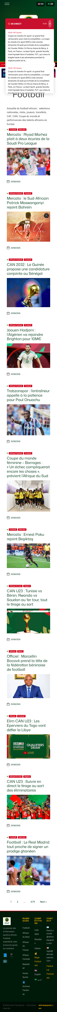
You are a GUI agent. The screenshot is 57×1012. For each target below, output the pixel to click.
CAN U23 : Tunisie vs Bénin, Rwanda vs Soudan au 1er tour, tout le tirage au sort (27, 597)
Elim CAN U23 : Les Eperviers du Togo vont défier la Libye (26, 725)
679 (33, 901)
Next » (43, 901)
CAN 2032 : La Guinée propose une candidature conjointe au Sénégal (28, 269)
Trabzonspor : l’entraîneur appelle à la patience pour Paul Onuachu (28, 395)
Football (13, 130)
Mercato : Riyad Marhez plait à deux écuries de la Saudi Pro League (28, 139)
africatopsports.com (46, 1006)
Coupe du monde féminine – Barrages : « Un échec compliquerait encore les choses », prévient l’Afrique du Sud (28, 467)
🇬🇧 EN (40, 4)
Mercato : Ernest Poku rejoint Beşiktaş (25, 536)
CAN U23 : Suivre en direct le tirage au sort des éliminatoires (25, 786)
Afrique (12, 651)
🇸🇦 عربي (38, 979)
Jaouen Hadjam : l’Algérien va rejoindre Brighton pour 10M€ (25, 334)
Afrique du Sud (15, 586)
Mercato (22, 130)
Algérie (27, 586)
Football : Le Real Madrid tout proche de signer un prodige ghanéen (28, 847)
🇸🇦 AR (50, 4)
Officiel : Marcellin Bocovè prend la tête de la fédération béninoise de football (27, 663)
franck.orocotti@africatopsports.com (50, 936)
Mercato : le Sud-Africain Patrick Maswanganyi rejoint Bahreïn (28, 203)
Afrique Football (16, 193)
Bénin (20, 651)
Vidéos (37, 948)
